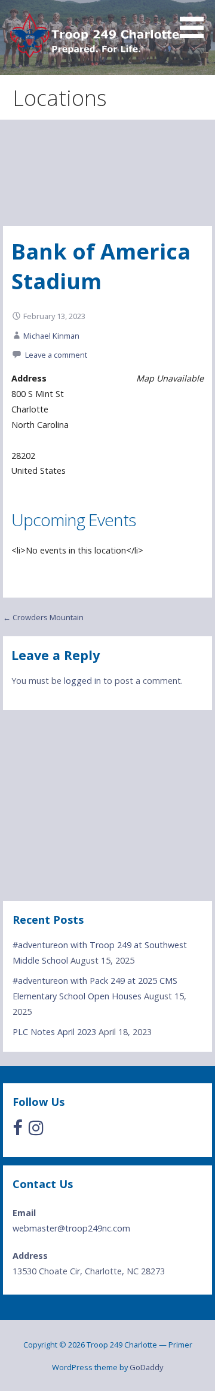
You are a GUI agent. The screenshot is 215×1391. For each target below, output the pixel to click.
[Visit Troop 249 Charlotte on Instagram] (36, 1130)
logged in (82, 680)
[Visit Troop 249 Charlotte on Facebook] (17, 1130)
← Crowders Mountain (43, 617)
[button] (196, 21)
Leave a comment (56, 354)
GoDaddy (146, 1367)
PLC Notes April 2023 (54, 1031)
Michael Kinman (51, 335)
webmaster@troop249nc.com (71, 1228)
